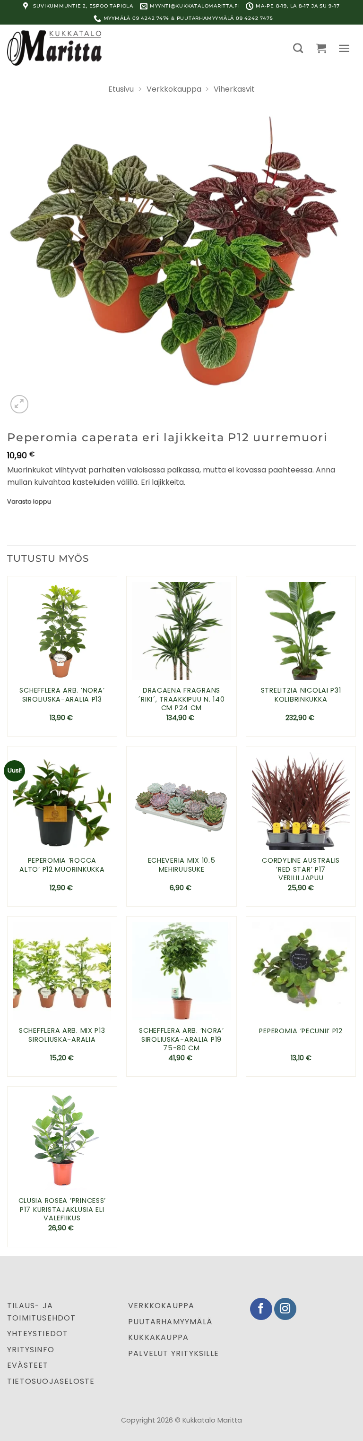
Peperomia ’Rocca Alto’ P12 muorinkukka (61, 865)
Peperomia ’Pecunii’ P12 (301, 1031)
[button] (298, 48)
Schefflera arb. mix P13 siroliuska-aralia (62, 1035)
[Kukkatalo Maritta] (54, 48)
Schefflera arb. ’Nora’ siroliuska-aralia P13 (61, 694)
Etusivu (121, 89)
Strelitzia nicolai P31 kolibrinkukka (301, 694)
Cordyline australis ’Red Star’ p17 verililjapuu (301, 869)
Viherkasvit (234, 89)
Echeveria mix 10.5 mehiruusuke (182, 865)
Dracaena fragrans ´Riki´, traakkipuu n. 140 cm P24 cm (181, 699)
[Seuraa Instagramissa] (285, 1309)
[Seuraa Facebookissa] (261, 1309)
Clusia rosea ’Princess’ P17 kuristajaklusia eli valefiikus (62, 1209)
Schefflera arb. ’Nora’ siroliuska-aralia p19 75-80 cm (181, 1039)
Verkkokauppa (174, 89)
